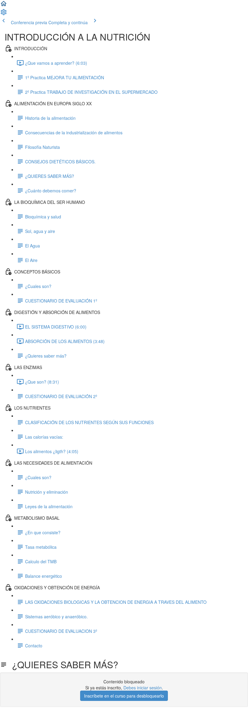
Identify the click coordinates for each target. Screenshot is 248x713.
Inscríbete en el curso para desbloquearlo (124, 696)
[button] (3, 5)
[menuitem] (3, 14)
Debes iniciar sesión (142, 688)
